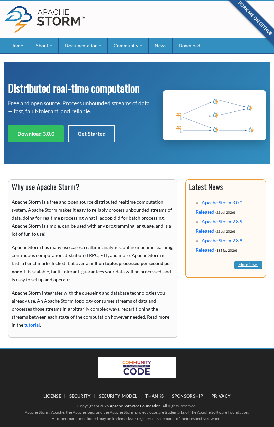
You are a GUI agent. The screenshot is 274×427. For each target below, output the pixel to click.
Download (189, 45)
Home (16, 45)
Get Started (92, 133)
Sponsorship (187, 396)
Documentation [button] (81, 45)
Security (80, 396)
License (52, 396)
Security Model (118, 396)
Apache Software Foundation (135, 405)
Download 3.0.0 (35, 133)
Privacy (221, 396)
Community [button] (126, 45)
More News (248, 264)
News (160, 45)
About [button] (41, 45)
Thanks (154, 396)
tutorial (32, 325)
